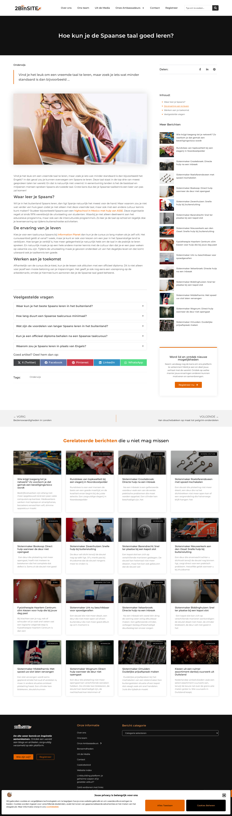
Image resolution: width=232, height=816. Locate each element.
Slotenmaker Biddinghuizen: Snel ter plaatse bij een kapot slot (194, 609)
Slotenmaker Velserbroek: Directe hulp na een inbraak (138, 609)
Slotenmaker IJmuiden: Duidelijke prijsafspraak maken (140, 670)
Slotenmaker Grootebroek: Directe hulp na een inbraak (138, 480)
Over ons (66, 7)
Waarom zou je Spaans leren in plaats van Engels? (80, 346)
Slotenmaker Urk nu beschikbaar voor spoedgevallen (89, 609)
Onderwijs (19, 64)
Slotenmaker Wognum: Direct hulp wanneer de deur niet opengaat (88, 671)
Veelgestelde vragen (174, 114)
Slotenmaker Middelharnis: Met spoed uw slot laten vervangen (35, 670)
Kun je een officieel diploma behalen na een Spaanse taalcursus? (80, 336)
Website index (84, 770)
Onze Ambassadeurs (128, 7)
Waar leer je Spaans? (174, 102)
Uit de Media (102, 7)
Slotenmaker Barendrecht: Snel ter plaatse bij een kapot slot (140, 548)
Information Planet (69, 234)
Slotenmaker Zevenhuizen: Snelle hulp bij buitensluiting (89, 548)
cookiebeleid (52, 807)
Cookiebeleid (84, 765)
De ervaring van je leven (176, 106)
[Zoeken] (215, 8)
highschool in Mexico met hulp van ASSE (98, 210)
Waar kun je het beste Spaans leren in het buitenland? (80, 306)
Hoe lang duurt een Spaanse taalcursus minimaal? (80, 316)
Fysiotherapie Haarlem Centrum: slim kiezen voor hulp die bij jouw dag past (37, 610)
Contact (155, 7)
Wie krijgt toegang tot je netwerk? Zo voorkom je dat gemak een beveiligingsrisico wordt (196, 137)
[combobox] (198, 8)
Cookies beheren (206, 805)
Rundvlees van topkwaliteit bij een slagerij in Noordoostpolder (89, 480)
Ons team (83, 7)
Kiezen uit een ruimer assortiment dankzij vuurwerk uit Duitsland (194, 671)
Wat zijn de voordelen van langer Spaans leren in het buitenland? (80, 326)
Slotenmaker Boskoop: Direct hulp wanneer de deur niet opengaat (34, 549)
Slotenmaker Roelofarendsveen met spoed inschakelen (193, 480)
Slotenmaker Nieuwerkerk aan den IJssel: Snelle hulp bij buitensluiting (193, 549)
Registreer (171, 7)
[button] (224, 795)
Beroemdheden (85, 748)
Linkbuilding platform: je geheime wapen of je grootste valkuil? (90, 778)
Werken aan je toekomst (176, 110)
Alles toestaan (165, 805)
